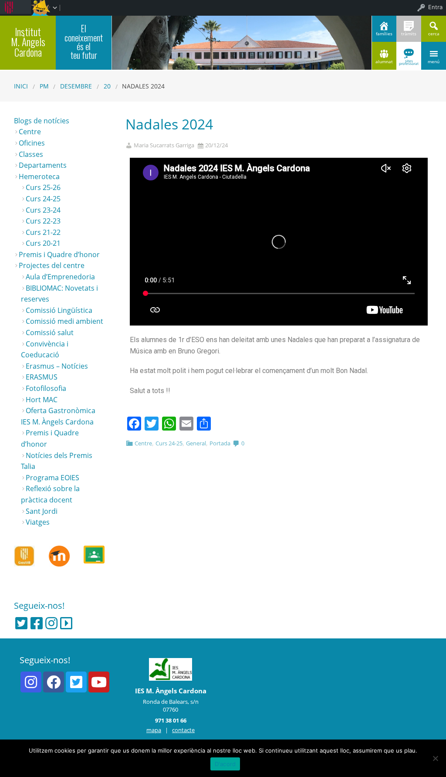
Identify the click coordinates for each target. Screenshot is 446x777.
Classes (31, 154)
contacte (183, 730)
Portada (219, 443)
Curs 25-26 (43, 187)
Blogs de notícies (41, 121)
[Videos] (66, 623)
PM (44, 86)
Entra (435, 6)
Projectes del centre (51, 265)
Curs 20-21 (43, 243)
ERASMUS (41, 377)
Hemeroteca (39, 176)
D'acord (225, 763)
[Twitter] (21, 623)
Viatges (38, 522)
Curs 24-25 (168, 443)
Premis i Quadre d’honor (59, 254)
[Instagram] (51, 623)
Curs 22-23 (43, 221)
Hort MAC (41, 399)
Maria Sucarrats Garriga (164, 145)
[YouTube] (98, 682)
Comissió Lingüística (59, 310)
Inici (21, 86)
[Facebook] (36, 623)
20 (107, 86)
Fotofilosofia (46, 388)
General (196, 443)
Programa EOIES (52, 477)
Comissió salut (50, 332)
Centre (143, 443)
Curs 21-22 (43, 232)
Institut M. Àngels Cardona (28, 42)
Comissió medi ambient (64, 321)
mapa (153, 730)
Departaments (43, 165)
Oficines (32, 143)
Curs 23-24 (43, 210)
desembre (76, 86)
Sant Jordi (41, 511)
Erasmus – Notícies (57, 366)
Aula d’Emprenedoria (60, 277)
